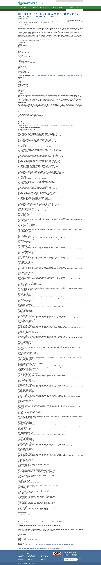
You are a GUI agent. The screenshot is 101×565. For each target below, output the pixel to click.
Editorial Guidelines (31, 556)
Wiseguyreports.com (30, 535)
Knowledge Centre (31, 555)
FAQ (28, 553)
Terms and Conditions (32, 557)
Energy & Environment (35, 548)
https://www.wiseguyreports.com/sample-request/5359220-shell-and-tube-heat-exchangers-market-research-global (57, 75)
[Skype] (73, 555)
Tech (66, 7)
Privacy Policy (30, 559)
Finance (48, 7)
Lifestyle (60, 7)
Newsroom (49, 3)
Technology (45, 548)
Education (42, 7)
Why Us (20, 556)
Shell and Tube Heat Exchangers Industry (27, 24)
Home (43, 3)
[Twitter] (67, 555)
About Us (20, 557)
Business (35, 7)
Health (54, 7)
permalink (57, 548)
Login (60, 1)
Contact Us (78, 1)
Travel (71, 7)
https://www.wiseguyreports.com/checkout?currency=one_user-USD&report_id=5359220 (43, 521)
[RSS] (75, 555)
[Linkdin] (70, 555)
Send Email (23, 538)
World (49, 548)
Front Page (23, 7)
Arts (29, 7)
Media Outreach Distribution (47, 557)
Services (41, 548)
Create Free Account (68, 1)
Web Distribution (44, 556)
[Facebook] (65, 555)
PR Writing (43, 559)
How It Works (21, 555)
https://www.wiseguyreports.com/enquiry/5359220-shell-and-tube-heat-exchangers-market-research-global (49, 125)
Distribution (43, 555)
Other (77, 7)
